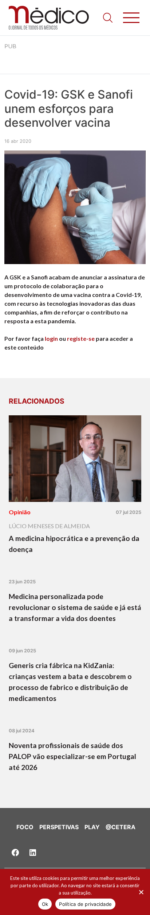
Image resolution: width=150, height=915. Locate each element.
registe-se (81, 338)
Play (92, 827)
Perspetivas (59, 827)
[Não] (141, 892)
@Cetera (120, 827)
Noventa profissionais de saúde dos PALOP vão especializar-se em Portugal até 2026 (72, 756)
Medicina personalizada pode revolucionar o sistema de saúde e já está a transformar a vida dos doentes (75, 607)
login (51, 338)
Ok (45, 904)
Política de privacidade (85, 904)
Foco (24, 827)
